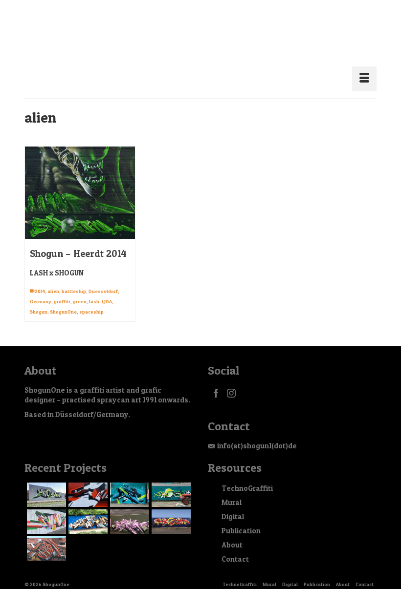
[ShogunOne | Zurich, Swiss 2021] (170, 483)
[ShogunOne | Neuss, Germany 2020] (87, 510)
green (80, 290)
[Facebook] (216, 381)
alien (53, 279)
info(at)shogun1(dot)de (257, 434)
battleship (74, 279)
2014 (40, 279)
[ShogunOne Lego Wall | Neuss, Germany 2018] (170, 510)
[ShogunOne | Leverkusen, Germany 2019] (128, 510)
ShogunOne (63, 300)
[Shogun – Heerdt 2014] (80, 181)
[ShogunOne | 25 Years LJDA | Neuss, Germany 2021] (45, 510)
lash (94, 290)
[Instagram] (231, 381)
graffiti (62, 290)
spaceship (91, 300)
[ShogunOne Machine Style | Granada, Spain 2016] (45, 537)
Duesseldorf (103, 279)
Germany (40, 290)
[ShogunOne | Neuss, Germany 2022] (128, 483)
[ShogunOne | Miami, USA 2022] (87, 483)
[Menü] (364, 67)
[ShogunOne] (200, 43)
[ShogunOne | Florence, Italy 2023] (45, 483)
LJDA (107, 290)
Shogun (38, 300)
